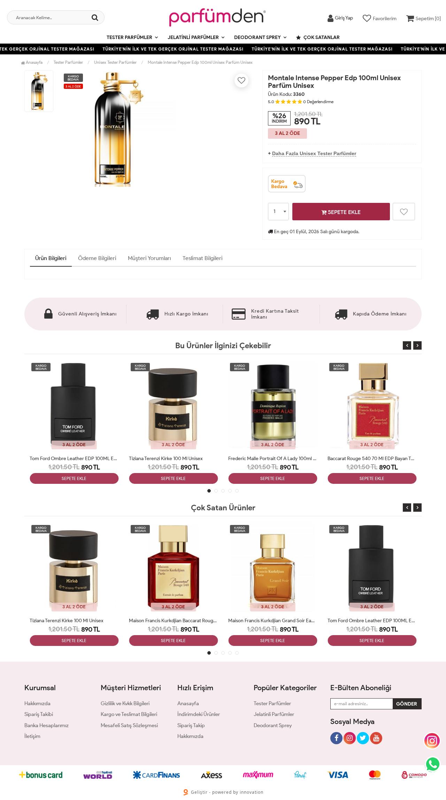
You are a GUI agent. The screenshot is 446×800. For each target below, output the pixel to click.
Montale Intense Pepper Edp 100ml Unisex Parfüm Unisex (200, 62)
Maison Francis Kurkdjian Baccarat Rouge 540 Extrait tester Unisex (173, 621)
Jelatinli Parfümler (193, 37)
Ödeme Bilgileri (97, 258)
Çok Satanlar (321, 37)
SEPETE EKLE (343, 212)
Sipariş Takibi (38, 714)
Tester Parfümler (129, 37)
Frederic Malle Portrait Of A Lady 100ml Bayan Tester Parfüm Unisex (272, 459)
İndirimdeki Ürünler (198, 714)
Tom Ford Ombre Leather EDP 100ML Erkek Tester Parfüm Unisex (74, 459)
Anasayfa (34, 62)
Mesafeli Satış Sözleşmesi (129, 725)
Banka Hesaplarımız (46, 725)
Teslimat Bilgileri (203, 258)
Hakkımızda (37, 703)
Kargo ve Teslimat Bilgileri (129, 714)
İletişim (32, 736)
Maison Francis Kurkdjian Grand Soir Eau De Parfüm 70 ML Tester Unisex (272, 621)
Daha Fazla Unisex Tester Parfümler (314, 153)
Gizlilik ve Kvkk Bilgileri (125, 703)
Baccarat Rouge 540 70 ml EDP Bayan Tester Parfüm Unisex (372, 459)
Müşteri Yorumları (149, 258)
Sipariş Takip (191, 725)
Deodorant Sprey (257, 37)
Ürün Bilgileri (51, 258)
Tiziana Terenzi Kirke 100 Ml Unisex (166, 459)
